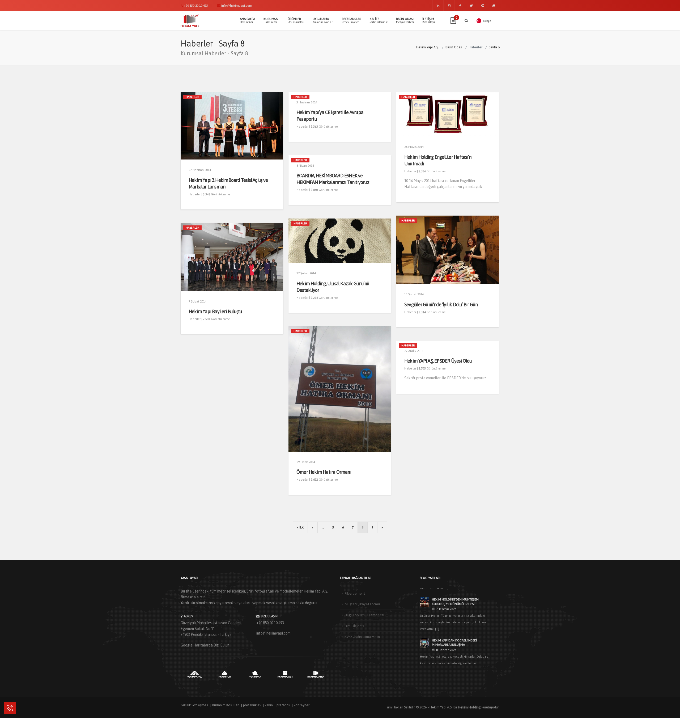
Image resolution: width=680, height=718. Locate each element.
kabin (269, 705)
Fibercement (355, 593)
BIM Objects (354, 626)
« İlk (300, 527)
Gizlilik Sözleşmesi (195, 705)
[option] (194, 674)
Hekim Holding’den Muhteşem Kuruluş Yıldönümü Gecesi (455, 602)
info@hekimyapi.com (273, 633)
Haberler (192, 96)
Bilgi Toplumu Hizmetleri (364, 615)
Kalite (379, 20)
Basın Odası (405, 20)
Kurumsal (271, 20)
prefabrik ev (252, 705)
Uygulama (323, 20)
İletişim (429, 20)
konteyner (301, 705)
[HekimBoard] (315, 674)
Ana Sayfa (247, 20)
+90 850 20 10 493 (270, 623)
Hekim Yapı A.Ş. (441, 707)
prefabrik (283, 705)
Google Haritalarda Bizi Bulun (205, 645)
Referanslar (351, 20)
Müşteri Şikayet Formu (362, 604)
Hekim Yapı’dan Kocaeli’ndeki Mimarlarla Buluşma (454, 643)
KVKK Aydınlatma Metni (363, 637)
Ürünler (296, 20)
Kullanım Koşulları (225, 705)
